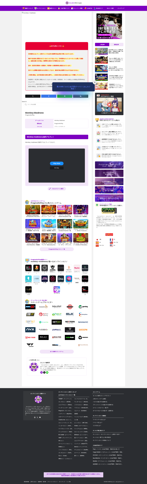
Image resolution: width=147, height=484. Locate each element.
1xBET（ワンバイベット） (65, 438)
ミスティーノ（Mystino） (66, 414)
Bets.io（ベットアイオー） (81, 447)
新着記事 (116, 44)
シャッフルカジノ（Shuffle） (66, 450)
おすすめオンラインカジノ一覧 (67, 395)
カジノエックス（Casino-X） (81, 432)
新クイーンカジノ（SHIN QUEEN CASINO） (81, 438)
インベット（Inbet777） (81, 443)
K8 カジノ (61, 441)
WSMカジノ (62, 447)
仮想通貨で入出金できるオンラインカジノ (112, 139)
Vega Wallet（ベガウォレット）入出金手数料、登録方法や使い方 (108, 452)
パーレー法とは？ (97, 422)
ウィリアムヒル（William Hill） (81, 428)
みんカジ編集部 (45, 363)
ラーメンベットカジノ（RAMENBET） (66, 443)
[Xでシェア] (32, 96)
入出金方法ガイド (97, 445)
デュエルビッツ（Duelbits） (81, 450)
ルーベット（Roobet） (80, 453)
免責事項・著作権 (42, 481)
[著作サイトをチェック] (41, 372)
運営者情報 (26, 481)
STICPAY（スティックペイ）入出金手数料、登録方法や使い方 (108, 455)
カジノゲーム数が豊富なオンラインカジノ (112, 132)
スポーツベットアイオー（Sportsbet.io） (66, 417)
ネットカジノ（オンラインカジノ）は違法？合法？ (106, 434)
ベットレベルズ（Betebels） (81, 417)
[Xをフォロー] (44, 372)
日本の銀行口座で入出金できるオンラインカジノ (112, 154)
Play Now (56, 163)
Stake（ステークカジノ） (81, 426)
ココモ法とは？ (97, 425)
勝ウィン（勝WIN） (79, 455)
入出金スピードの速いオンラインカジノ (112, 147)
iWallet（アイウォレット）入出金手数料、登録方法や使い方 (108, 461)
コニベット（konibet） (80, 411)
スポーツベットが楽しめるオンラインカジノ (112, 124)
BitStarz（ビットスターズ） (81, 435)
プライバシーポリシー (52, 481)
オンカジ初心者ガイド (99, 430)
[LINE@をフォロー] (47, 372)
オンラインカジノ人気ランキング (67, 392)
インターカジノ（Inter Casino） (66, 426)
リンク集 (68, 481)
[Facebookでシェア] (48, 96)
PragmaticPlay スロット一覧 (57, 249)
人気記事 (102, 44)
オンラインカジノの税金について (102, 440)
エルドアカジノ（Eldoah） (66, 405)
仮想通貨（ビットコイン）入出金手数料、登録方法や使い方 (108, 464)
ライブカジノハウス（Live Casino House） (66, 428)
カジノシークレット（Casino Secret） (66, 423)
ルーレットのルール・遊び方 (100, 408)
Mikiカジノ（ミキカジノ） (66, 458)
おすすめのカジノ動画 (107, 95)
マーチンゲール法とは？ (99, 419)
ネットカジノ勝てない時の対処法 (102, 437)
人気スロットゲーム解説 (99, 399)
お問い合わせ (33, 481)
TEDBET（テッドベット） (65, 399)
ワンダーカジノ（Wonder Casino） (81, 402)
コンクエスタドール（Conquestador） (81, 399)
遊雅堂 (76, 414)
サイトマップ (62, 481)
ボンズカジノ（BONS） (65, 402)
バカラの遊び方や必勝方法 (100, 402)
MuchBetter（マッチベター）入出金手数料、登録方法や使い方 (108, 458)
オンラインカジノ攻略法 (99, 416)
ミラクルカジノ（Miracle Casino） (81, 405)
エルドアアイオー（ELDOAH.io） (81, 441)
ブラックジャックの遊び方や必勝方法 (103, 405)
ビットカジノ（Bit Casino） (81, 423)
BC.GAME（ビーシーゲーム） (66, 435)
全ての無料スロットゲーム (56, 351)
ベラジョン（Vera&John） (81, 408)
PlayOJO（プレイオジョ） (66, 411)
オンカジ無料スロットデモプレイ (102, 396)
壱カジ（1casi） (63, 455)
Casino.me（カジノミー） (66, 420)
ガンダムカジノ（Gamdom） (66, 453)
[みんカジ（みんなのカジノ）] (73, 3)
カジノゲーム (96, 392)
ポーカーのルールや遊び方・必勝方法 (103, 411)
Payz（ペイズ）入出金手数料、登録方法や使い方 (106, 449)
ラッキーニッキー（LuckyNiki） (66, 408)
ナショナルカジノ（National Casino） (66, 432)
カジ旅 (76, 420)
